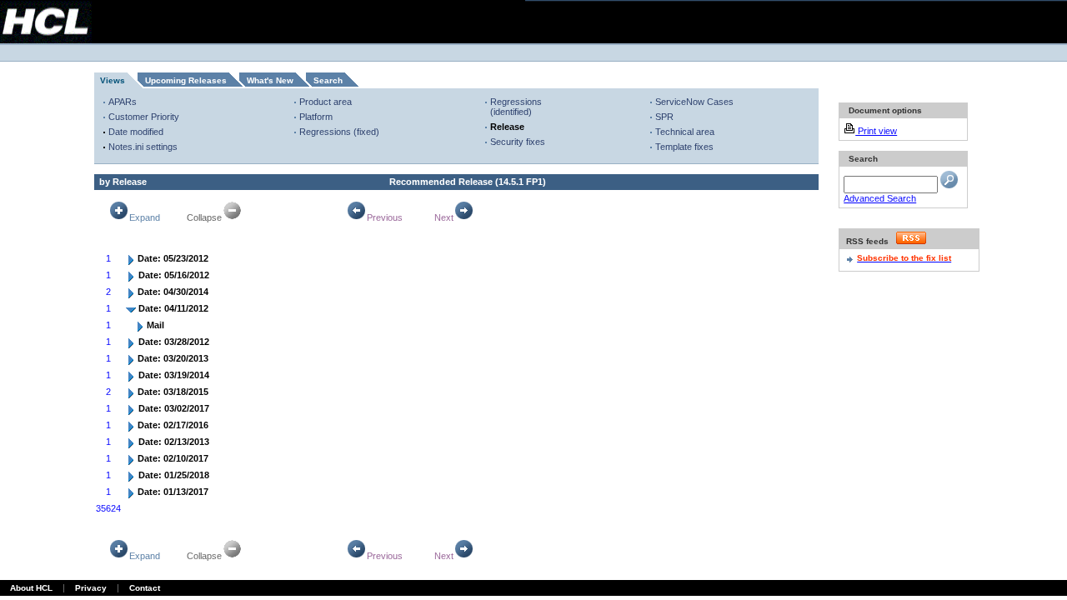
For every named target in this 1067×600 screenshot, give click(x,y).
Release (507, 127)
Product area (325, 102)
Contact (144, 587)
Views (112, 80)
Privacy (91, 587)
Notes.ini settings (143, 147)
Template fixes (684, 147)
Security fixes (517, 142)
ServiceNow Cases (694, 102)
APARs (122, 102)
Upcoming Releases (186, 80)
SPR (664, 117)
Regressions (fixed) (339, 132)
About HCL (31, 587)
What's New (270, 80)
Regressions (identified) (516, 107)
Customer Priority (143, 117)
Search (328, 80)
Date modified (135, 132)
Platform (316, 117)
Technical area (684, 132)
